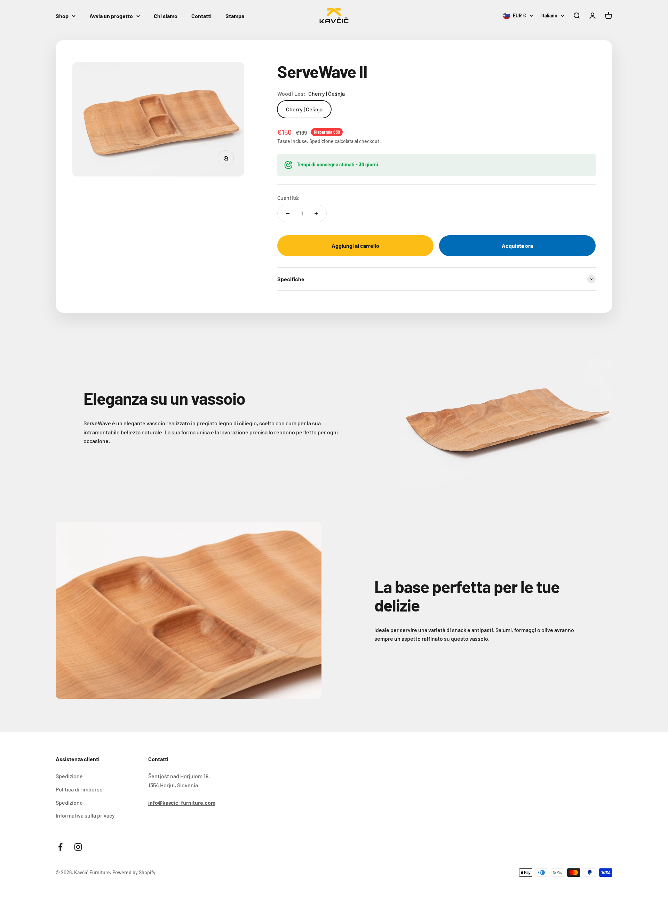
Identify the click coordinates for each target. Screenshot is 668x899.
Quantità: (288, 197)
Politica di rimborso (79, 789)
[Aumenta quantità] (316, 213)
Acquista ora (517, 245)
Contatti (201, 16)
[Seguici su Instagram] (78, 847)
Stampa (234, 16)
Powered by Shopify (134, 872)
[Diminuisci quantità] (288, 213)
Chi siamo (165, 16)
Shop (62, 16)
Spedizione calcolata (331, 141)
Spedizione (69, 776)
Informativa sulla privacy (85, 815)
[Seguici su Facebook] (60, 847)
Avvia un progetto (111, 16)
